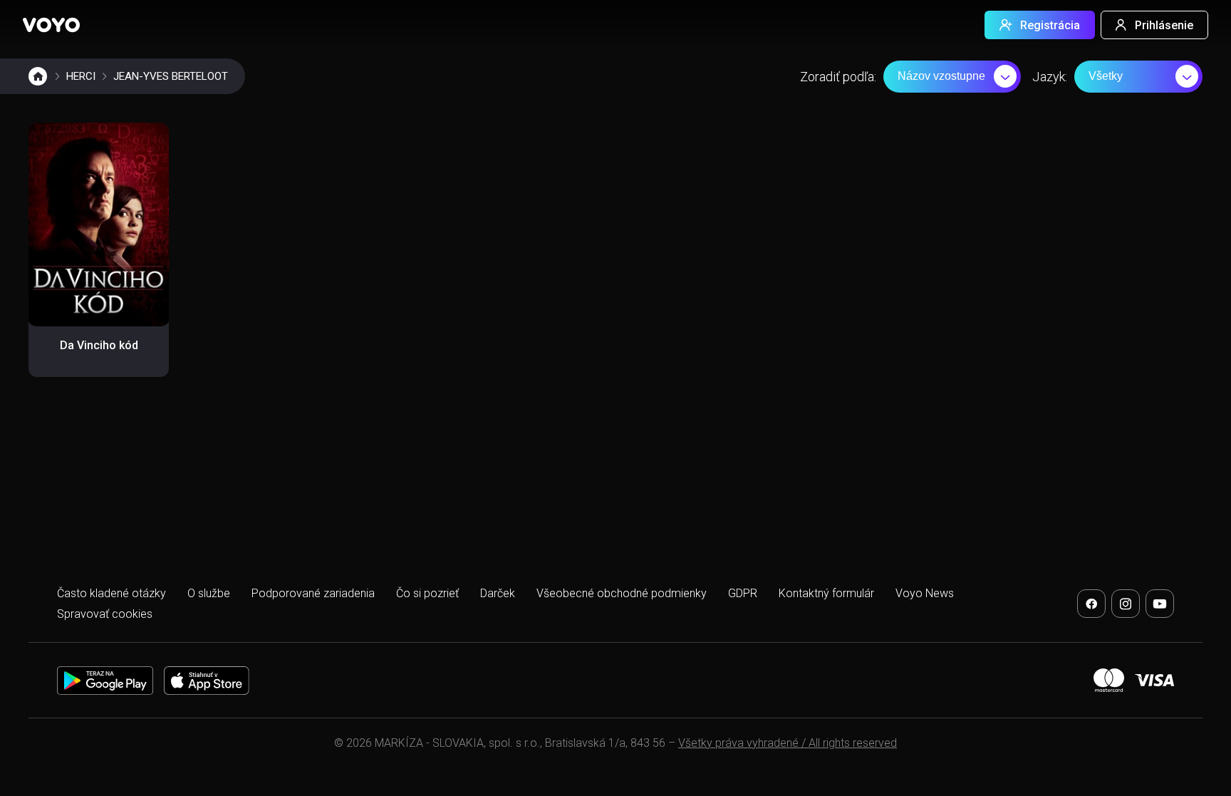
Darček (497, 593)
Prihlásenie (1164, 25)
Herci (80, 76)
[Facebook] (1091, 603)
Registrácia (1050, 25)
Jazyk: (1049, 76)
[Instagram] (1125, 603)
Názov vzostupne (941, 76)
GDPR (742, 593)
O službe (208, 593)
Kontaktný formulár (826, 593)
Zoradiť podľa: (838, 76)
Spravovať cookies (104, 614)
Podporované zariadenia (313, 593)
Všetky (1106, 76)
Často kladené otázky (111, 593)
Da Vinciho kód (99, 345)
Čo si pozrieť (427, 593)
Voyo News (924, 593)
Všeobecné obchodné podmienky (621, 593)
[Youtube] (1160, 603)
